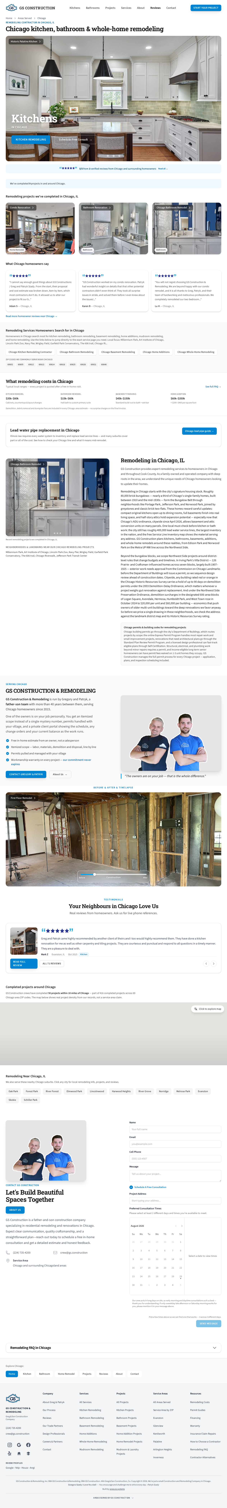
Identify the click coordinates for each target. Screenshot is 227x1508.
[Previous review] (206, 964)
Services (126, 8)
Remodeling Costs (200, 1402)
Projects (110, 8)
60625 (72, 364)
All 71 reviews (52, 963)
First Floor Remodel (21, 798)
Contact (171, 8)
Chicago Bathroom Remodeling (76, 352)
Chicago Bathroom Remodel (26, 464)
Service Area (20, 1261)
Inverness (158, 1457)
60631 (93, 364)
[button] (182, 1226)
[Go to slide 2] (113, 155)
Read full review (19, 963)
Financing (195, 1418)
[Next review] (214, 964)
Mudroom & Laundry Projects (127, 1452)
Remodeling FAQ (199, 1449)
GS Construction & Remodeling (18, 1410)
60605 (20, 364)
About (141, 8)
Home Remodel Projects (129, 1441)
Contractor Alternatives (202, 1457)
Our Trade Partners (53, 1426)
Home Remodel (66, 1374)
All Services (85, 1402)
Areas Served (25, 18)
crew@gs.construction (74, 1253)
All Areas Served (161, 1402)
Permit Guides (197, 1410)
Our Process (49, 1410)
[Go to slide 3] (119, 155)
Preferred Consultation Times (145, 1208)
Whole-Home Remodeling (93, 1441)
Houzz (25, 1468)
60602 (10, 364)
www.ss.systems (117, 1489)
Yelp (17, 1468)
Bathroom (44, 1374)
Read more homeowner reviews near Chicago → (31, 316)
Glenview (158, 1426)
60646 (104, 364)
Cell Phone (135, 1152)
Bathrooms (93, 8)
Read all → (163, 168)
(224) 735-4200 (22, 1253)
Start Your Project (205, 8)
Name (132, 1122)
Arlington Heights (162, 1449)
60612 (31, 364)
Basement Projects (126, 1426)
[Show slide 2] (57, 533)
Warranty (195, 1426)
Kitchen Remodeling (90, 1410)
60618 (62, 364)
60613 (41, 364)
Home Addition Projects (129, 1434)
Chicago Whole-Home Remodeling (195, 352)
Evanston (158, 1418)
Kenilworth (159, 1434)
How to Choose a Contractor (205, 1441)
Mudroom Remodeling (91, 1449)
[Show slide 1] (54, 533)
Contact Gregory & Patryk (26, 774)
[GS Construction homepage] (21, 1399)
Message (133, 1166)
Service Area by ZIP (163, 1410)
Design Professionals (54, 1434)
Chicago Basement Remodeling (118, 352)
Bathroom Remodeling (32, 140)
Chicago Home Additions (156, 352)
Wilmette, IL (70, 954)
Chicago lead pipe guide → (199, 431)
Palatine (157, 1441)
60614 (52, 364)
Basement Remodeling (91, 1426)
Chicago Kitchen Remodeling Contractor (30, 352)
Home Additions (88, 1434)
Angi (32, 1468)
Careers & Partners (52, 1441)
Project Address (137, 1194)
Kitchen (27, 1374)
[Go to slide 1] (107, 155)
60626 (83, 364)
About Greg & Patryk (53, 1402)
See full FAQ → (213, 386)
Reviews (155, 8)
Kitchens (75, 8)
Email (132, 1137)
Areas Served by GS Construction (111, 1498)
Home (9, 18)
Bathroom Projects (126, 1418)
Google (9, 1468)
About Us (60, 774)
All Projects (122, 1402)
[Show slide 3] (60, 533)
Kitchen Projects (125, 1410)
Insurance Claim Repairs (203, 1434)
